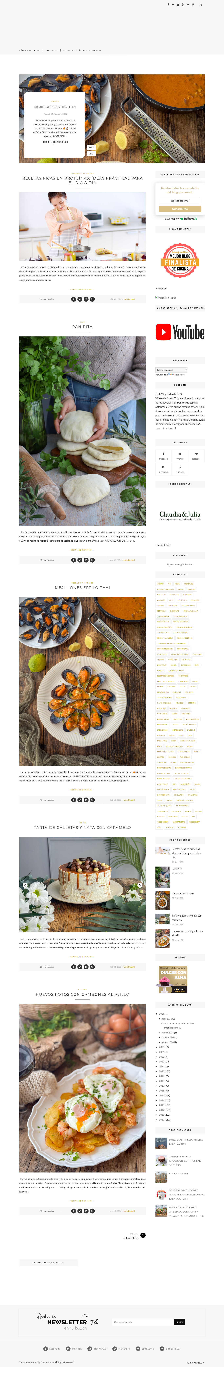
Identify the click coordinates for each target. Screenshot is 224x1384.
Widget (125, 808)
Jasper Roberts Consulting (114, 808)
